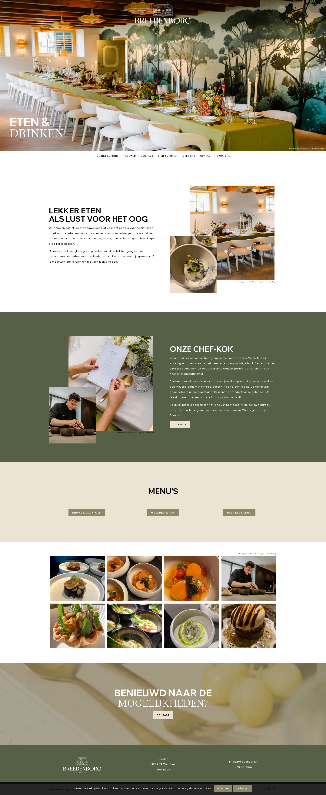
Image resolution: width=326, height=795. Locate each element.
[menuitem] (282, 8)
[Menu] (282, 8)
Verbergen (242, 788)
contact (180, 424)
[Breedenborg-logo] (163, 14)
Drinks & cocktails (86, 512)
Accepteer (223, 788)
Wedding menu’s (163, 512)
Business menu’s (239, 512)
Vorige (8, 75)
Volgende (317, 75)
